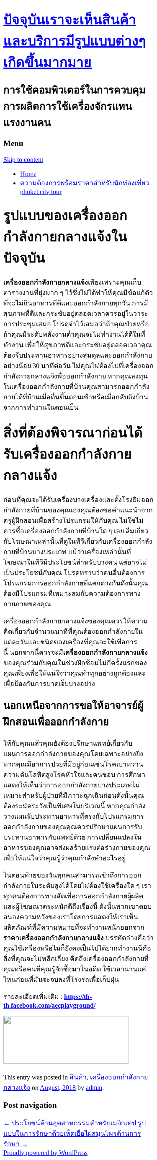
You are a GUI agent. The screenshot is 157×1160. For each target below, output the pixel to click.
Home (28, 173)
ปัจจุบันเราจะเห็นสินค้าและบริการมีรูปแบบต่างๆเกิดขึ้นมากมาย (74, 41)
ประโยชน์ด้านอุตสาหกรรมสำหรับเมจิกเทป (69, 1123)
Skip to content (23, 159)
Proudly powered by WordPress (45, 1152)
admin (94, 1087)
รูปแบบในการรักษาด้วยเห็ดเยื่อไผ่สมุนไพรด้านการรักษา (74, 1133)
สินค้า (78, 1077)
